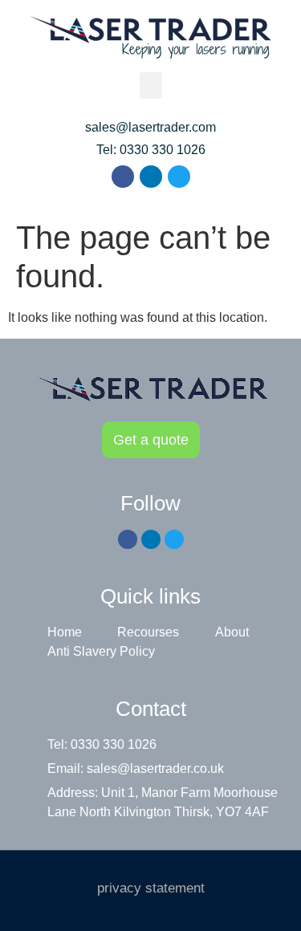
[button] (151, 85)
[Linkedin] (151, 176)
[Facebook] (123, 176)
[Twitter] (179, 176)
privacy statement (151, 888)
